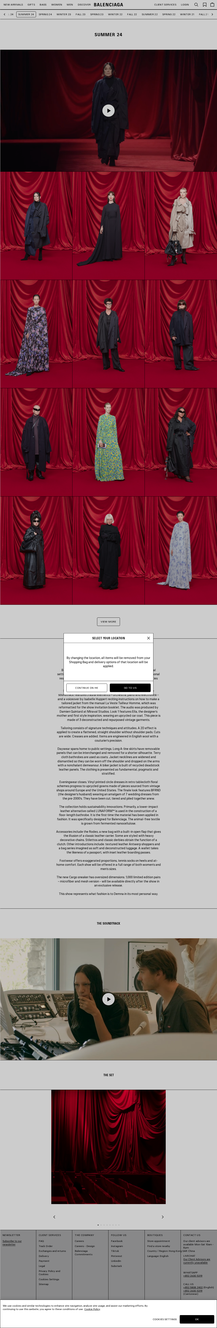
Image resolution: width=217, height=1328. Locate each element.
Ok (197, 1319)
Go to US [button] (130, 687)
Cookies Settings (165, 1319)
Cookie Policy (92, 1309)
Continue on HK (86, 687)
